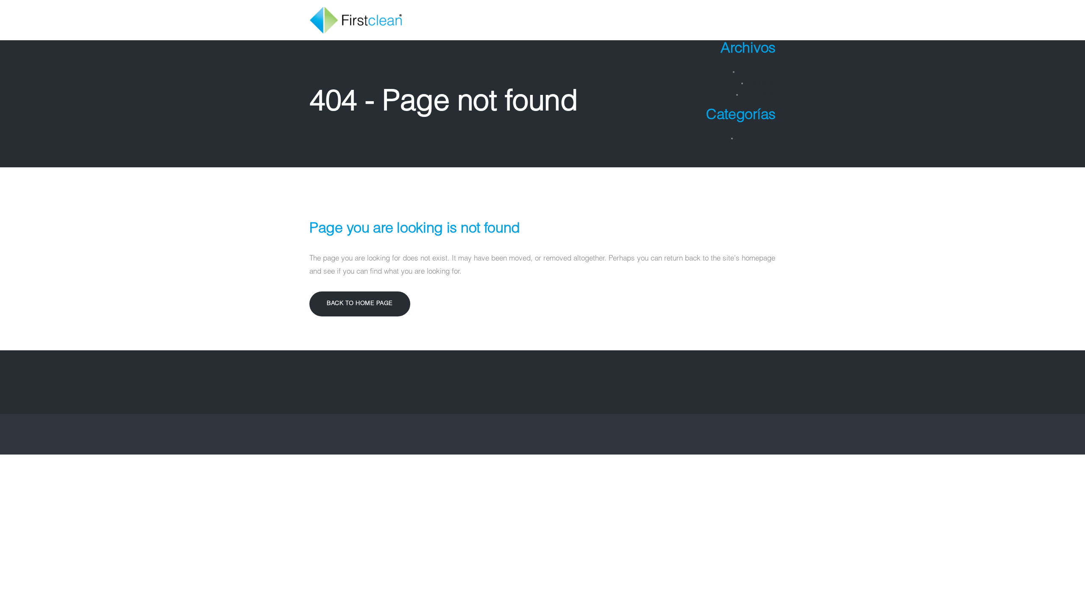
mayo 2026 (760, 95)
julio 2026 (763, 83)
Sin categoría (758, 138)
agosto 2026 (758, 72)
